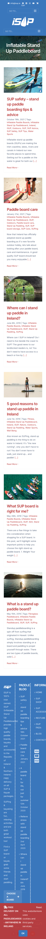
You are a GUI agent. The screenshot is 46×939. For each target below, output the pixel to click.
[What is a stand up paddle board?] (23, 585)
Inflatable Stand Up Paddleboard (22, 422)
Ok (23, 933)
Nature (23, 425)
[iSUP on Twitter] (26, 3)
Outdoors (16, 128)
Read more (39, 909)
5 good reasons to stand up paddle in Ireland (22, 408)
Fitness (31, 419)
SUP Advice (32, 128)
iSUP (9, 128)
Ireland (32, 125)
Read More (12, 167)
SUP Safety (12, 131)
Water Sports (31, 427)
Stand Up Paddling (15, 226)
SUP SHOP (38, 700)
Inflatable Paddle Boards (18, 122)
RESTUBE (38, 718)
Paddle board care (22, 209)
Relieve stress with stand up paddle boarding (22, 827)
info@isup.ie (15, 3)
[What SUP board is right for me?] (23, 487)
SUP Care (25, 229)
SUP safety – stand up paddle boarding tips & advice (22, 712)
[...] (35, 161)
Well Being (12, 430)
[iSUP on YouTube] (33, 3)
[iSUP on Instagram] (30, 3)
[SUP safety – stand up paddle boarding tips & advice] (23, 80)
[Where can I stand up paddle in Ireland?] (23, 289)
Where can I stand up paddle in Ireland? (22, 313)
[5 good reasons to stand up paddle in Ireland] (23, 384)
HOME (38, 692)
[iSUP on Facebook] (23, 3)
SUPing (34, 229)
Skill (31, 522)
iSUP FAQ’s (38, 726)
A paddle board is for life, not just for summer (22, 784)
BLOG (38, 733)
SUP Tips (22, 131)
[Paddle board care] (23, 190)
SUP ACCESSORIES (38, 710)
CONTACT (38, 740)
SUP (24, 128)
